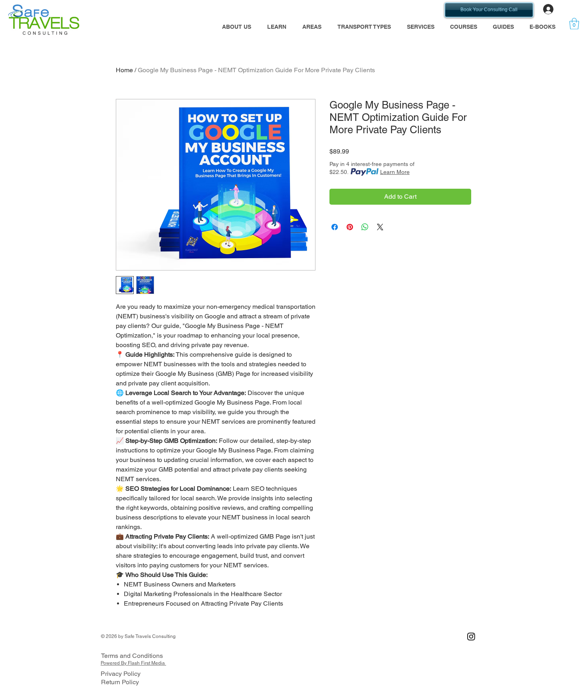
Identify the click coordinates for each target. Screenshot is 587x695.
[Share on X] (380, 227)
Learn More (395, 172)
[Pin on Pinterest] (350, 227)
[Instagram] (471, 636)
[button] (276, 27)
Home (124, 70)
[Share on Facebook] (334, 227)
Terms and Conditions (132, 655)
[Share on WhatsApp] (365, 227)
